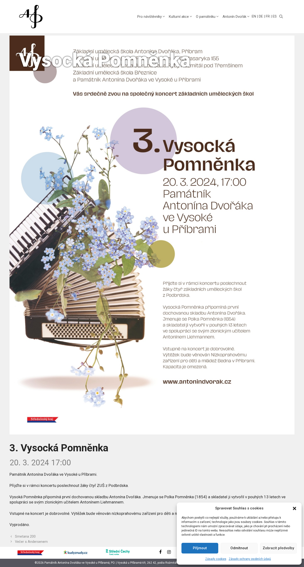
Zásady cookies (215, 559)
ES (275, 16)
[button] (294, 508)
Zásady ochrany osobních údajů (250, 559)
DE (261, 16)
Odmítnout (239, 548)
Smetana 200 (25, 537)
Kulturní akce (179, 16)
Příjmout (200, 548)
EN (254, 16)
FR (268, 16)
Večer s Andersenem (31, 542)
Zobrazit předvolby (278, 548)
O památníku (205, 16)
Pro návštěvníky (149, 16)
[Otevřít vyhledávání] (281, 16)
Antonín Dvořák (234, 16)
